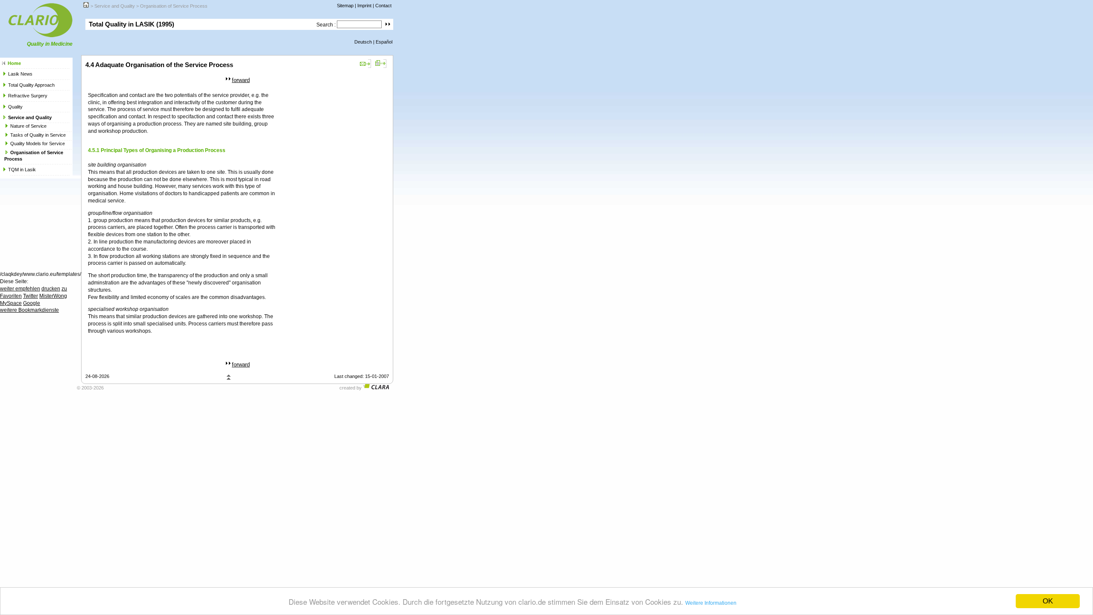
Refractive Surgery (27, 95)
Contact (383, 5)
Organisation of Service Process (173, 6)
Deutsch (363, 41)
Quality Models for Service (37, 143)
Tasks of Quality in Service (38, 135)
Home (14, 63)
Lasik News (20, 73)
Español (384, 41)
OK (1048, 601)
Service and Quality (114, 6)
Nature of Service (28, 126)
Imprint (364, 5)
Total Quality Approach (31, 85)
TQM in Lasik (22, 169)
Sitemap (345, 5)
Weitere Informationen (710, 603)
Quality (15, 106)
